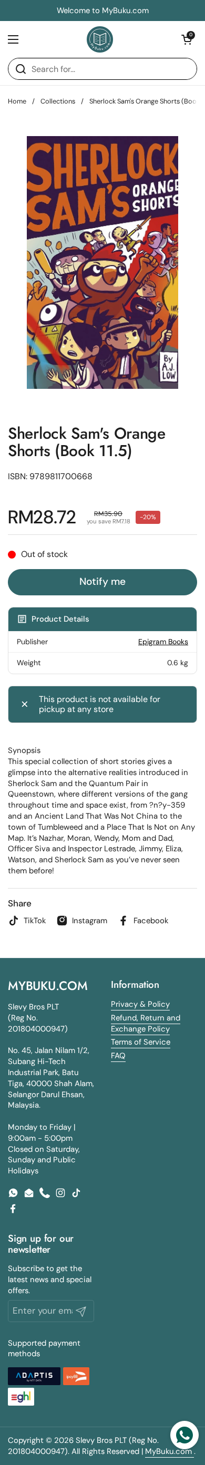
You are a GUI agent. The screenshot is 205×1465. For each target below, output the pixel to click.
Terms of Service (140, 1042)
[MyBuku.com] (100, 39)
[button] (186, 39)
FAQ (118, 1055)
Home (17, 101)
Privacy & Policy (140, 1004)
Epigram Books (163, 641)
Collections (57, 101)
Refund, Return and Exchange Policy (145, 1023)
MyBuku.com (169, 1451)
